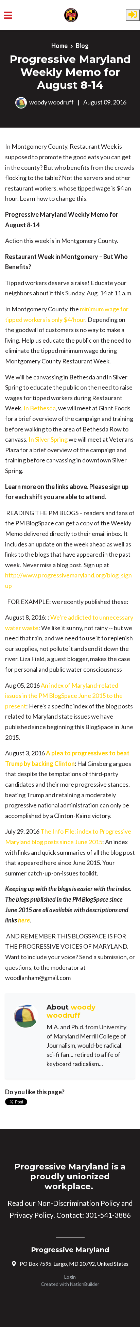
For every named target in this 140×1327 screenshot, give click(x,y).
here (24, 920)
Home (59, 45)
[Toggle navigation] (8, 15)
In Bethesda (39, 408)
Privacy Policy (31, 1215)
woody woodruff (51, 102)
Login (70, 1277)
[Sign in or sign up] (133, 15)
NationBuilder (84, 1284)
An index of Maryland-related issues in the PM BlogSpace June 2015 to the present (64, 696)
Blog (82, 45)
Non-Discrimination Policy (78, 1203)
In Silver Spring (48, 439)
